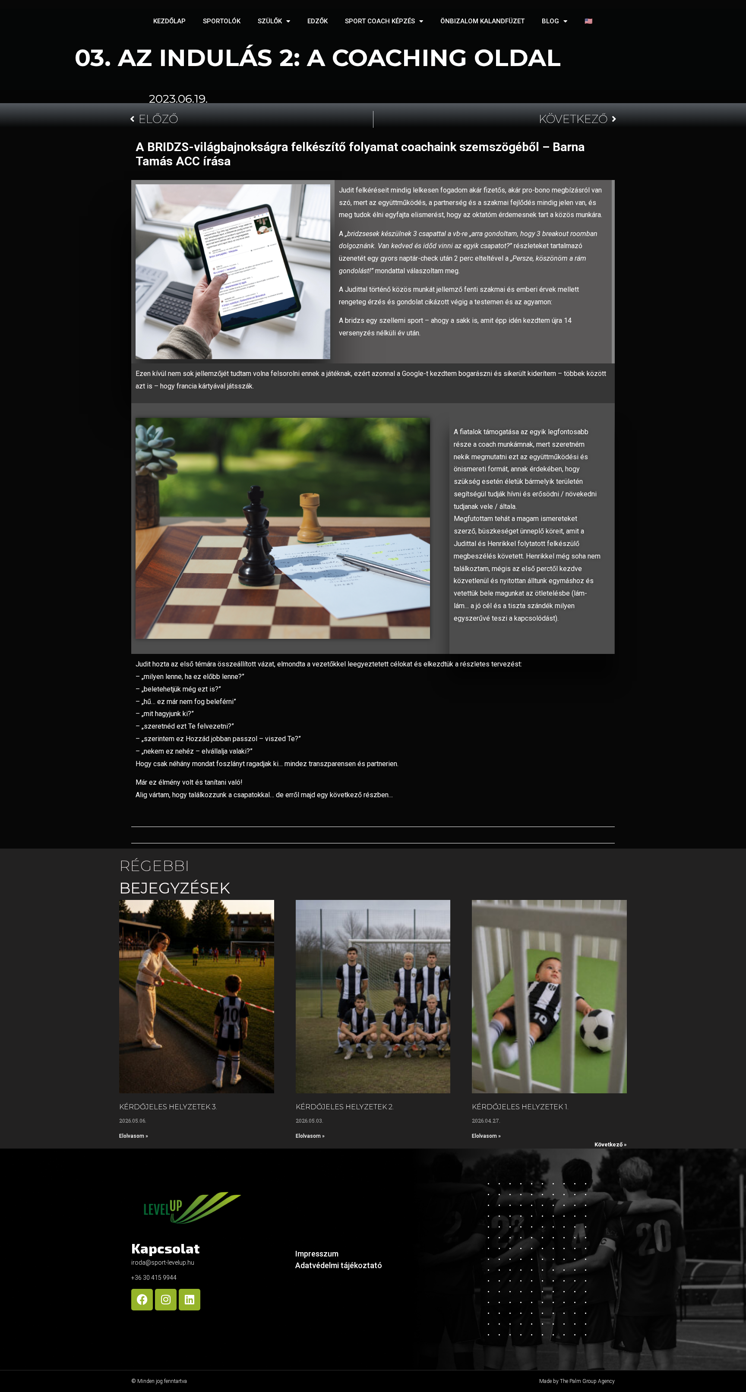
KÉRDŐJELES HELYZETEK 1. (520, 1107)
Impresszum (316, 1253)
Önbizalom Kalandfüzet (482, 21)
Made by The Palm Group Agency (577, 1381)
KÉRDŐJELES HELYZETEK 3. (168, 1107)
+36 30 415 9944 (154, 1277)
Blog (550, 21)
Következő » (610, 1144)
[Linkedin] (189, 1299)
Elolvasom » (133, 1136)
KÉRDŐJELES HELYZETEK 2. (345, 1107)
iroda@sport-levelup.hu (162, 1262)
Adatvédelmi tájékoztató (338, 1265)
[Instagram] (166, 1299)
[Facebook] (142, 1299)
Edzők (317, 21)
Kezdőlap (169, 21)
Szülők (270, 21)
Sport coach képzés (380, 21)
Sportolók (221, 21)
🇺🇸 (589, 21)
